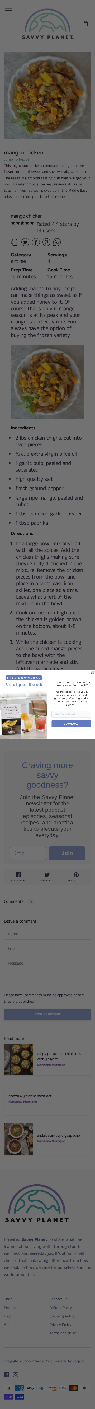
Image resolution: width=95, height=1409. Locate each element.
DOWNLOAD (71, 723)
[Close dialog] (92, 672)
